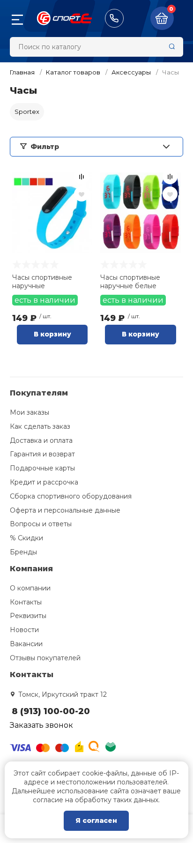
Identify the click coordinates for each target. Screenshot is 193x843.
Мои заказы (29, 412)
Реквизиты (28, 616)
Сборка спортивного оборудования (71, 496)
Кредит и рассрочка (44, 482)
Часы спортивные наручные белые (130, 281)
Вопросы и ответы (41, 524)
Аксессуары (131, 72)
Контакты (26, 602)
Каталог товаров (73, 72)
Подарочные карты (42, 468)
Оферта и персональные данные (65, 510)
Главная (22, 72)
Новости (24, 630)
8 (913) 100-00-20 (114, 18)
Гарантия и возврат (42, 454)
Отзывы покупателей (45, 658)
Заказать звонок (41, 725)
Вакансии (26, 644)
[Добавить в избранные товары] (81, 194)
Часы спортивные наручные (42, 281)
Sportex (27, 111)
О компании (30, 588)
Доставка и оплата (41, 440)
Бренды (23, 552)
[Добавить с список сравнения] (81, 176)
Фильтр (44, 146)
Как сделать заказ (40, 426)
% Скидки (26, 538)
